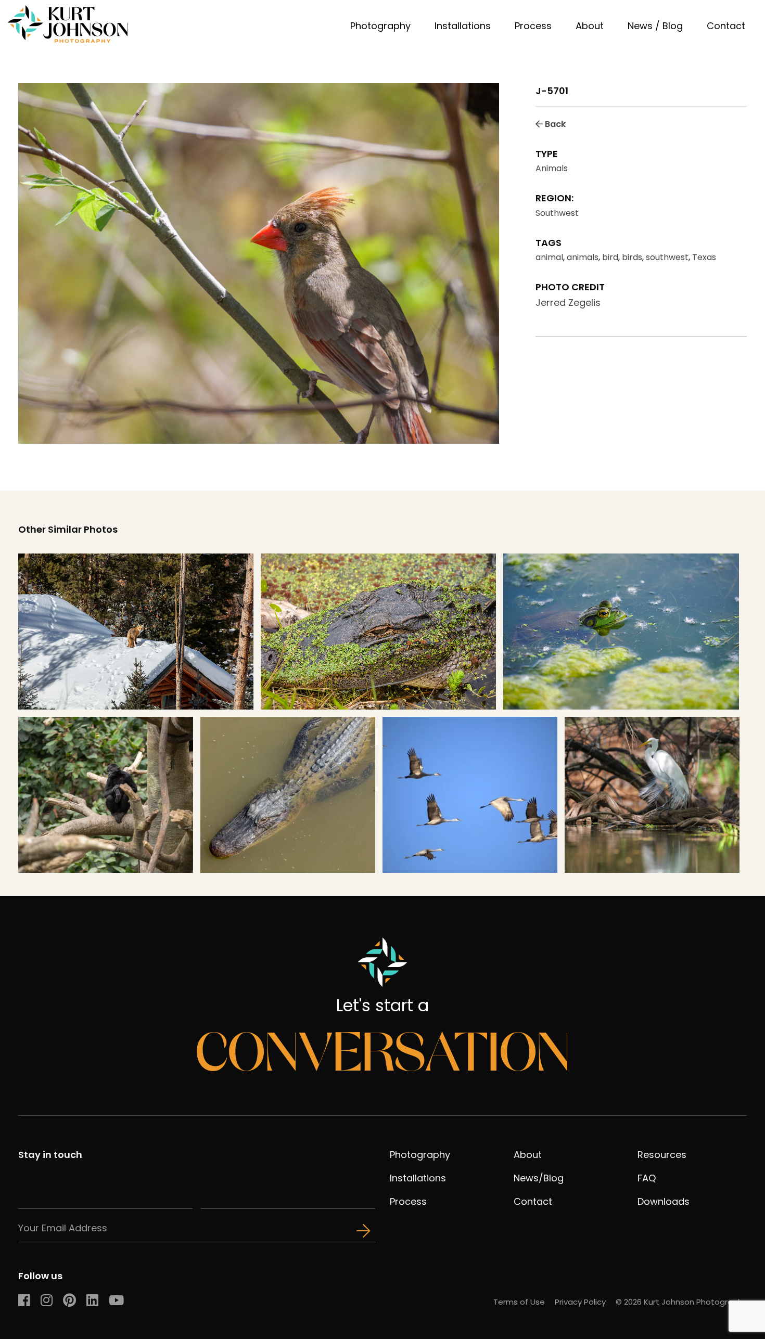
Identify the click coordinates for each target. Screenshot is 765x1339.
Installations (463, 25)
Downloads (664, 1201)
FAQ (647, 1177)
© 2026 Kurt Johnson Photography (681, 1301)
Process (533, 25)
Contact (726, 25)
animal (549, 257)
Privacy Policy (580, 1301)
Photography (380, 25)
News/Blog (539, 1177)
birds (632, 257)
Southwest (557, 213)
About (590, 25)
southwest (667, 257)
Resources (662, 1154)
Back (554, 124)
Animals (552, 168)
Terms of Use (519, 1301)
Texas (704, 257)
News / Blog (655, 25)
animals (582, 257)
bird (610, 257)
